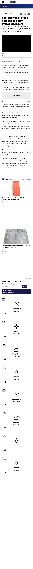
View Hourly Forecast (8, 292)
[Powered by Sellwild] (28, 278)
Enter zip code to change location (10, 283)
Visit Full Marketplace (25, 179)
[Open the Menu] (2, 2)
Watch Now (28, 2)
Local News (7, 14)
